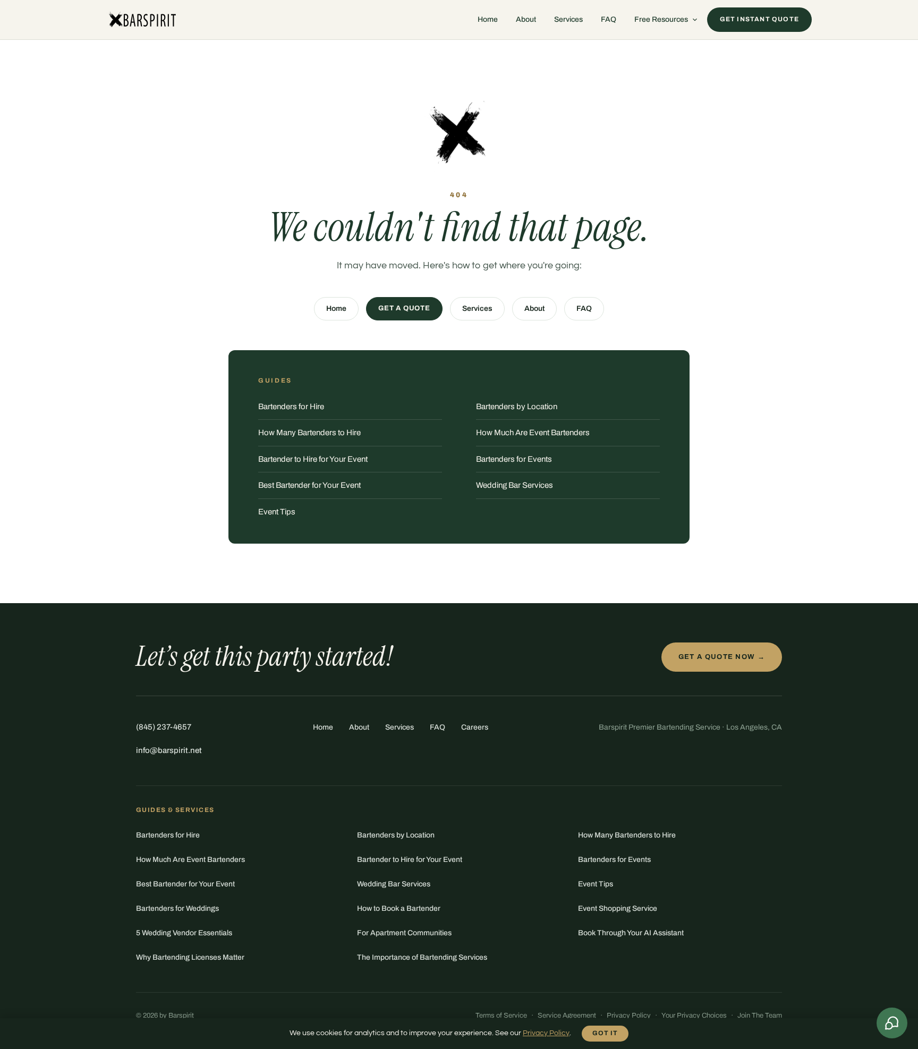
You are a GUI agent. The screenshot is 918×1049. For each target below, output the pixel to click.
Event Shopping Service (617, 908)
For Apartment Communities (404, 933)
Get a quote (404, 308)
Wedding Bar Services (514, 485)
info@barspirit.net (169, 750)
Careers (474, 727)
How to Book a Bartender (398, 908)
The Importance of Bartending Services (422, 957)
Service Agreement (567, 1015)
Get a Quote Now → (721, 657)
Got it (605, 1033)
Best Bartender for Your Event (309, 485)
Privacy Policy (629, 1015)
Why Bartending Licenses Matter (190, 957)
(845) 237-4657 (163, 727)
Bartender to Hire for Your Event (313, 459)
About (526, 19)
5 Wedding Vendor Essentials (184, 933)
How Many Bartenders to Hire (309, 432)
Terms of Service (501, 1015)
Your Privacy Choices (694, 1015)
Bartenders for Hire (291, 406)
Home (488, 19)
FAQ (608, 19)
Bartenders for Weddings (177, 908)
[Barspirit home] (141, 19)
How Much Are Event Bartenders (533, 432)
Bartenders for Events (514, 459)
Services (568, 19)
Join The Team (759, 1015)
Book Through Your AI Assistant (631, 933)
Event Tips (276, 511)
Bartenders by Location (516, 406)
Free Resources (661, 19)
